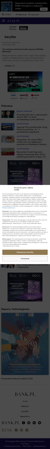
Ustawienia (25, 258)
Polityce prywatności (8, 207)
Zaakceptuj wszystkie (25, 252)
